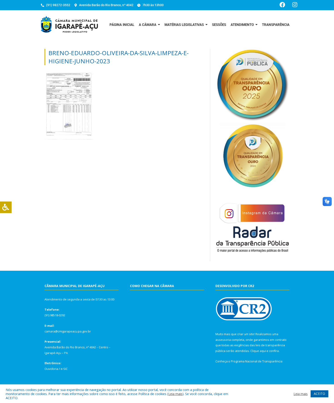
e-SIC (64, 369)
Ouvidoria (51, 369)
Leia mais (175, 393)
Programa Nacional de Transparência (256, 361)
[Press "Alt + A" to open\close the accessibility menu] (6, 207)
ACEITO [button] (319, 393)
